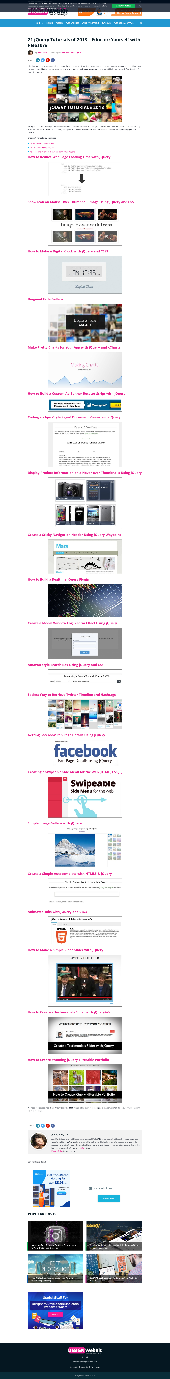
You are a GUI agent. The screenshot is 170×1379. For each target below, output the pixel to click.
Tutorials (106, 23)
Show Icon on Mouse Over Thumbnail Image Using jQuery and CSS (81, 202)
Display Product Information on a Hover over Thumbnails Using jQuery (85, 472)
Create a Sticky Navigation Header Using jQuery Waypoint (74, 534)
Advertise (84, 1367)
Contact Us (74, 1367)
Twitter (82, 1148)
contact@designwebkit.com (85, 1361)
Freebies (59, 23)
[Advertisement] (114, 1309)
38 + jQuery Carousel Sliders (42, 143)
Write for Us (95, 1367)
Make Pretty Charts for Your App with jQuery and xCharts (74, 347)
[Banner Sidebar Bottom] (55, 1310)
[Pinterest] (48, 60)
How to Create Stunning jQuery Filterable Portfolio (68, 1059)
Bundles (39, 23)
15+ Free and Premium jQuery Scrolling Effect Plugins (52, 152)
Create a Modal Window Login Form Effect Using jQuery (72, 623)
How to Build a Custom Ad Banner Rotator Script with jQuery (76, 393)
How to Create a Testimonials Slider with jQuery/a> (69, 1012)
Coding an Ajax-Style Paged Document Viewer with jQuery (74, 417)
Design (49, 23)
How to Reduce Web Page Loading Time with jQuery (69, 157)
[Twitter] (43, 60)
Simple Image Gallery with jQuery (55, 823)
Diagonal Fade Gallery (45, 299)
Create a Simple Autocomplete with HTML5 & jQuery (70, 873)
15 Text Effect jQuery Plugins (42, 147)
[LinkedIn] (38, 60)
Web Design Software (124, 23)
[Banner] (110, 12)
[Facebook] (53, 60)
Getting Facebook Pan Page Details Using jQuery (66, 735)
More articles (57, 1151)
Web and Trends (68, 52)
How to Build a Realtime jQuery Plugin (58, 579)
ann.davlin (42, 52)
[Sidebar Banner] (51, 1188)
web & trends (72, 23)
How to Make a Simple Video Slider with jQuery (65, 950)
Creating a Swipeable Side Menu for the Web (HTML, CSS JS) (75, 772)
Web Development (90, 23)
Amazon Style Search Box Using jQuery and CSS (65, 664)
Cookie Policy (62, 8)
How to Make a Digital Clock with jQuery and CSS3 (68, 251)
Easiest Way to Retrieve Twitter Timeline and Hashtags (72, 694)
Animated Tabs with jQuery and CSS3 (57, 911)
